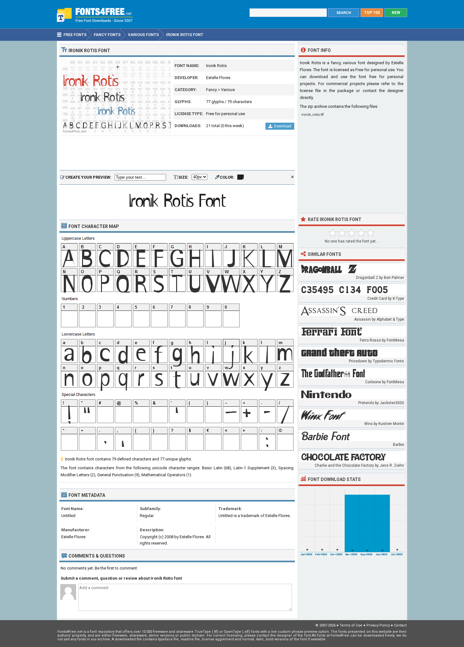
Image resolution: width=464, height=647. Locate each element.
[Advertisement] (177, 153)
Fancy (211, 89)
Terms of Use (351, 625)
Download (282, 126)
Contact (400, 625)
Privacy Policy (378, 625)
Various (228, 89)
